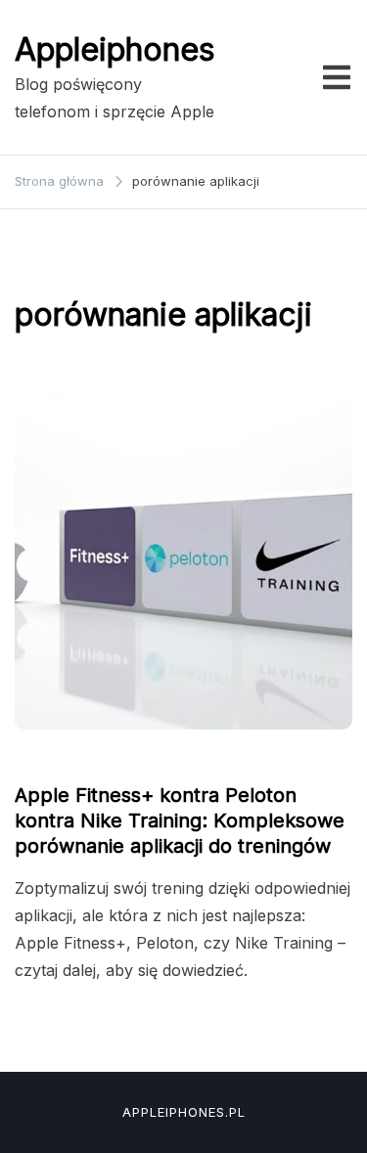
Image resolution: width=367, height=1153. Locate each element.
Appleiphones (115, 49)
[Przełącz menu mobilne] (336, 77)
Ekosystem (58, 758)
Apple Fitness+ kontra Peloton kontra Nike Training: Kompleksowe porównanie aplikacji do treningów (179, 820)
